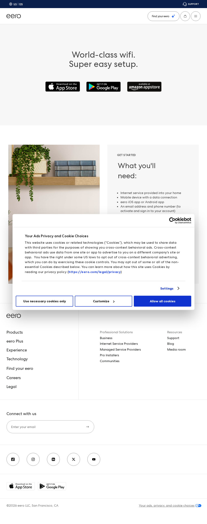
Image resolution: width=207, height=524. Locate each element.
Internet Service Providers (119, 344)
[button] (185, 16)
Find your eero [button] (19, 368)
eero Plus (14, 341)
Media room (176, 349)
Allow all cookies (162, 301)
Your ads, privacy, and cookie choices (166, 505)
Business (106, 338)
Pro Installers (109, 355)
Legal (11, 386)
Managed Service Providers (120, 349)
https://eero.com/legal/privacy (95, 272)
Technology (17, 359)
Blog (170, 344)
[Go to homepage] (13, 16)
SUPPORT (193, 3)
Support (173, 338)
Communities (109, 361)
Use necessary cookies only (44, 301)
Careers (13, 377)
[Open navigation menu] (196, 16)
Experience (16, 350)
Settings (166, 288)
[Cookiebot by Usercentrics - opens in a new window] (173, 220)
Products (14, 332)
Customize (101, 301)
